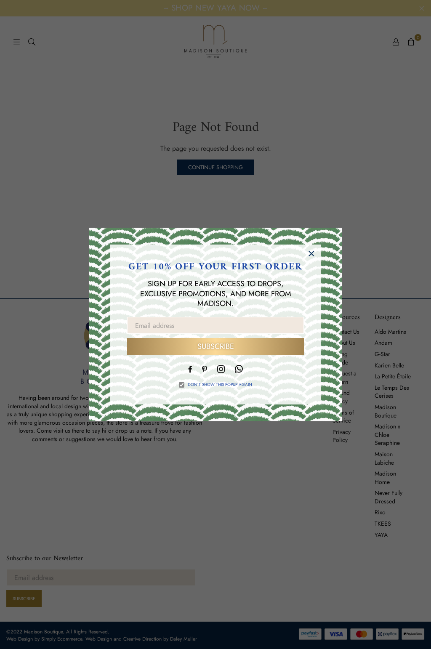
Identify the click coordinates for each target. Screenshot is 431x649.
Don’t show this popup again (220, 385)
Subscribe (215, 346)
